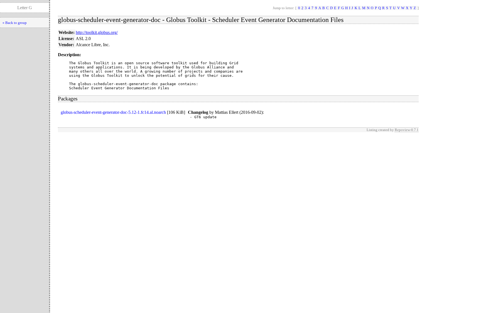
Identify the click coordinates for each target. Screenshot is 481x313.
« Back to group (15, 23)
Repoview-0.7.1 (407, 130)
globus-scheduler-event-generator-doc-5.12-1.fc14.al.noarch (113, 112)
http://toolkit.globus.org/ (97, 32)
